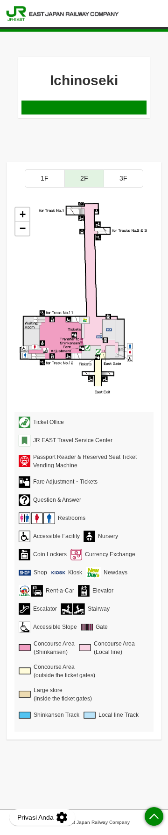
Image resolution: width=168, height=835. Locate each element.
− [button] (23, 228)
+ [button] (23, 214)
